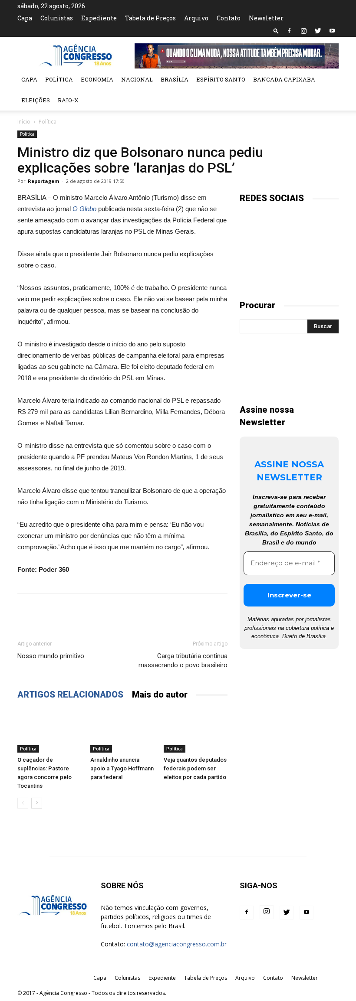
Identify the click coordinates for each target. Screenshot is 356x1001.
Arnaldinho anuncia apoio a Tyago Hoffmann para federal (122, 768)
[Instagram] (303, 31)
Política (59, 79)
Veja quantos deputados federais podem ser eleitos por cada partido (195, 768)
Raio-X (68, 100)
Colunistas (56, 18)
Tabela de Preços (150, 18)
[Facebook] (289, 31)
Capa (24, 18)
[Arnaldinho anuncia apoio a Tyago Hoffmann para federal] (122, 731)
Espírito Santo (220, 79)
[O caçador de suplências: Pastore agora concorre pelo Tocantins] (49, 731)
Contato (229, 18)
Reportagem (43, 181)
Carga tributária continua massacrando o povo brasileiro (182, 660)
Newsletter (266, 18)
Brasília (174, 79)
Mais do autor (160, 694)
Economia (97, 79)
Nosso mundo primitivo (50, 656)
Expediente (99, 18)
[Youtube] (332, 31)
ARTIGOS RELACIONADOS (70, 694)
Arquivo (196, 18)
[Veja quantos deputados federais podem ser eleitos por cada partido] (195, 731)
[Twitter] (317, 31)
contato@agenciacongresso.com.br (177, 944)
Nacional (137, 79)
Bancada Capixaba (284, 79)
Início (23, 121)
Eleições (35, 100)
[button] (276, 30)
